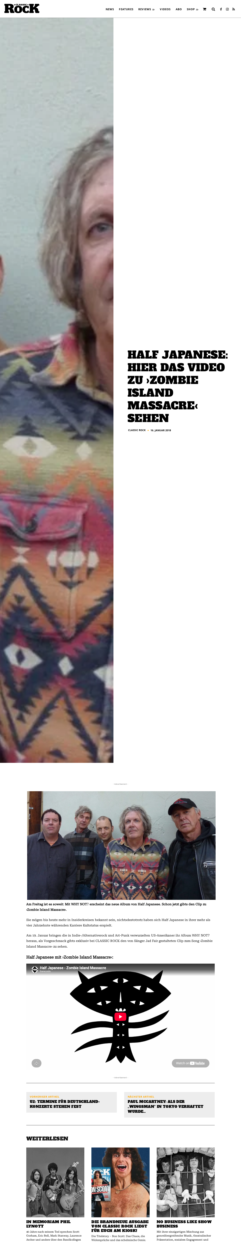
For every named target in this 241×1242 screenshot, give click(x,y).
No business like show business (184, 1224)
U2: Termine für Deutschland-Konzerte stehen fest (65, 1104)
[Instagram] (227, 9)
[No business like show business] (186, 1182)
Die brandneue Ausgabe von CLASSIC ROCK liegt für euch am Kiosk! (120, 1226)
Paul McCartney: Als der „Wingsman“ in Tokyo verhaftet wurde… (165, 1106)
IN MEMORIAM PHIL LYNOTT (48, 1224)
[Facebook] (221, 9)
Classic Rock (137, 430)
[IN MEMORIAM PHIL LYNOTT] (55, 1182)
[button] (213, 9)
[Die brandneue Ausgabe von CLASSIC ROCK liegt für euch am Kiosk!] (120, 1182)
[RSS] (233, 9)
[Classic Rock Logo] (22, 8)
